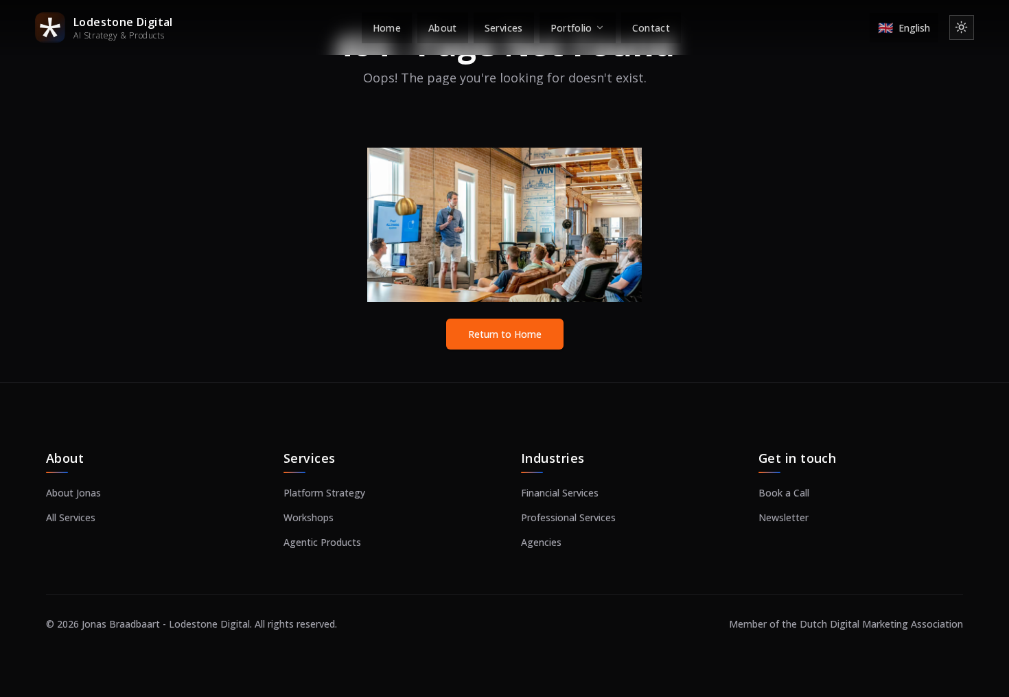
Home (387, 27)
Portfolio (571, 27)
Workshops (308, 517)
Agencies (541, 542)
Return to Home (505, 334)
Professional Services (568, 517)
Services (504, 27)
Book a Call (783, 492)
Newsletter (783, 517)
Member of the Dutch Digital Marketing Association (846, 623)
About (442, 27)
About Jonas (73, 492)
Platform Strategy (324, 492)
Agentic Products (322, 542)
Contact (651, 27)
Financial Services (560, 492)
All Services (70, 517)
